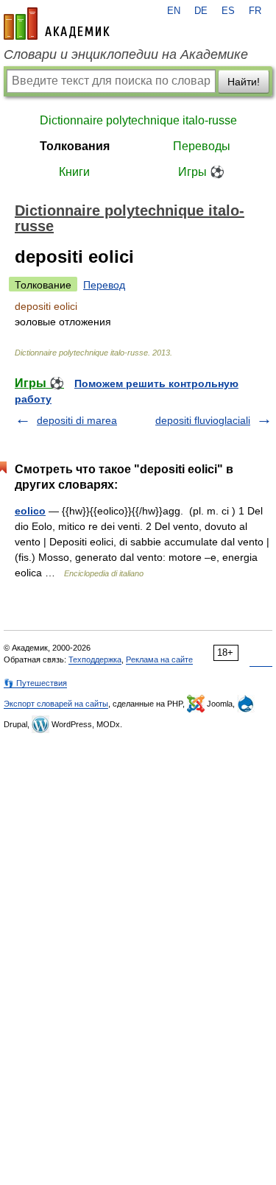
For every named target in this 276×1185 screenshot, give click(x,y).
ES (228, 11)
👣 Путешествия (35, 683)
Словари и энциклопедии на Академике (126, 54)
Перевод (104, 285)
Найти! (243, 82)
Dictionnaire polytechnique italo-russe (138, 120)
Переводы (201, 146)
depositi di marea (77, 420)
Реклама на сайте (159, 659)
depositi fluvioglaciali (202, 420)
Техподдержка (94, 659)
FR (255, 11)
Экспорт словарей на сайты (56, 703)
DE (201, 11)
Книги (74, 172)
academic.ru (57, 23)
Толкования (75, 146)
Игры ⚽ (201, 172)
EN (173, 11)
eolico (30, 511)
